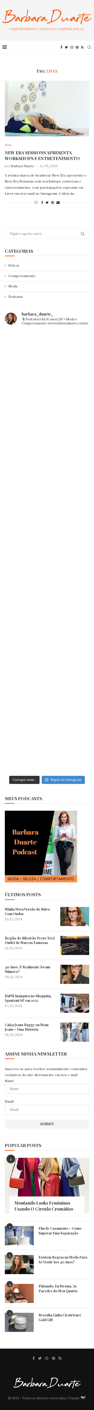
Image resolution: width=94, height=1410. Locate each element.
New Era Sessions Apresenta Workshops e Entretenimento (42, 155)
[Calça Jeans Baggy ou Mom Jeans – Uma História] (74, 1032)
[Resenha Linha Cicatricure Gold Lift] (19, 1322)
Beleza (13, 265)
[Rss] (82, 47)
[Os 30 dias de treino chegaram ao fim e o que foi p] (47, 354)
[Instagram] (71, 47)
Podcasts (15, 297)
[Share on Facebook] (42, 202)
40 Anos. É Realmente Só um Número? (27, 969)
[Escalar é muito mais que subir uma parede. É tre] (47, 748)
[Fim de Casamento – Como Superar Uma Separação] (19, 1235)
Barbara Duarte (22, 166)
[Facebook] (61, 47)
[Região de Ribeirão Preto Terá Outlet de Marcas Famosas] (74, 945)
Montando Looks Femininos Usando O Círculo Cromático (43, 1206)
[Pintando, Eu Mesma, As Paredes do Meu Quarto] (19, 1293)
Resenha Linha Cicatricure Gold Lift (60, 1317)
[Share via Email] (58, 202)
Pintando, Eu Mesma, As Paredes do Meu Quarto (58, 1288)
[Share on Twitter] (47, 202)
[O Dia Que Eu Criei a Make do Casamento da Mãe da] (47, 699)
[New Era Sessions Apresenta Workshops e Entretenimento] (47, 108)
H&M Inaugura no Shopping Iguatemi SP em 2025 (28, 998)
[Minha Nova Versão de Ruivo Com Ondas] (74, 916)
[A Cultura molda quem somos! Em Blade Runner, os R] (47, 650)
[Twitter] (66, 47)
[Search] (89, 47)
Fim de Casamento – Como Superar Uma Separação (60, 1230)
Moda (12, 286)
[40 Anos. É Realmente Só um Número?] (74, 974)
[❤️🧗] (47, 453)
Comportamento (21, 276)
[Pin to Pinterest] (52, 202)
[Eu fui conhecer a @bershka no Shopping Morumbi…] (47, 600)
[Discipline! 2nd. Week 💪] (47, 404)
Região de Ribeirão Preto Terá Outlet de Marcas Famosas (30, 940)
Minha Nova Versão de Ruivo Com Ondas (27, 911)
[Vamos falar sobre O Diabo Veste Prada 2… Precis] (47, 502)
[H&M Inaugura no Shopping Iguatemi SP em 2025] (74, 1003)
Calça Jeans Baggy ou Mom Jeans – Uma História (26, 1027)
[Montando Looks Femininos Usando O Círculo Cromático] (47, 1185)
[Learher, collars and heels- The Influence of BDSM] (47, 551)
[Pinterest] (77, 47)
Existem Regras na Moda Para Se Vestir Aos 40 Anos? (63, 1259)
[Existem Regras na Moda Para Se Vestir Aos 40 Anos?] (19, 1264)
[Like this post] (36, 202)
